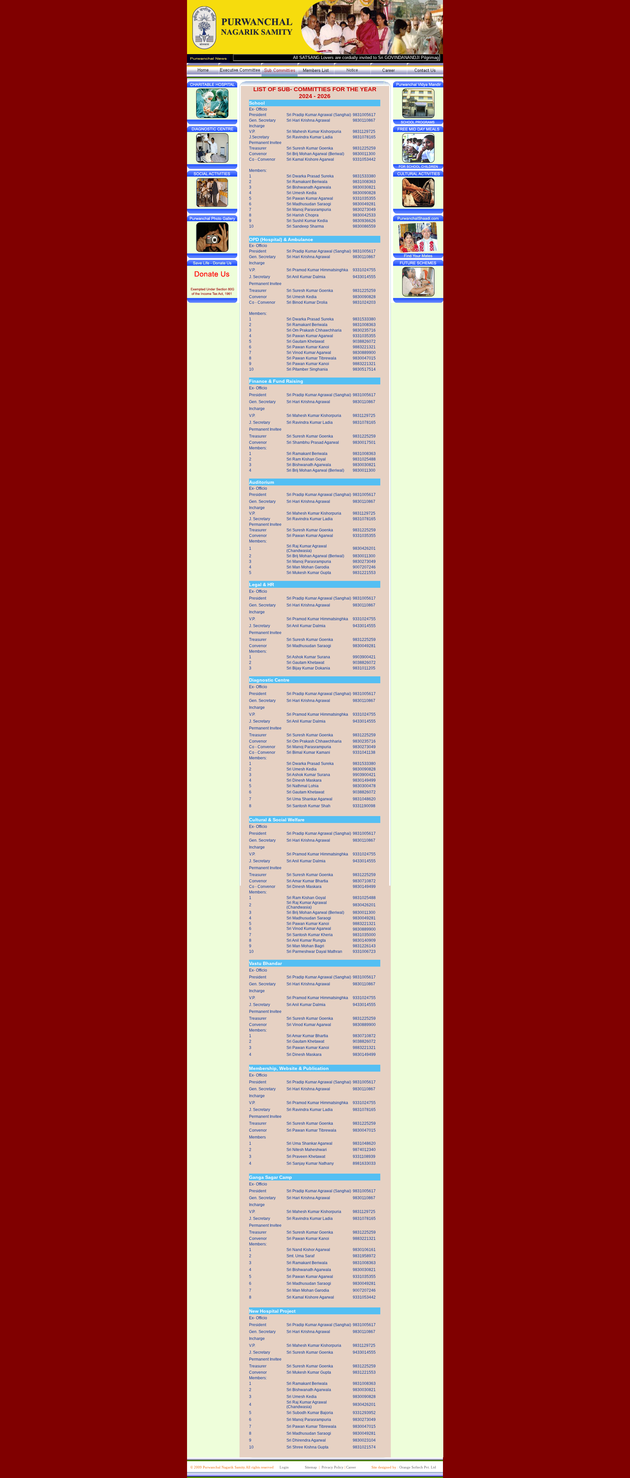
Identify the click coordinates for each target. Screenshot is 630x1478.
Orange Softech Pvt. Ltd (417, 1467)
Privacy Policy (333, 1467)
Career (351, 1467)
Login (284, 1467)
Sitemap (311, 1467)
